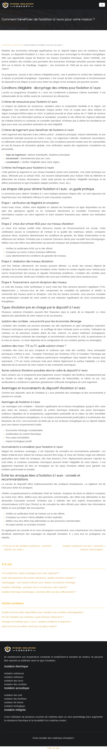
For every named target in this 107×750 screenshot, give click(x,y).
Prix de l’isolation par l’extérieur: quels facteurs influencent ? (33, 617)
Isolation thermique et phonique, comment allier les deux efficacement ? (39, 592)
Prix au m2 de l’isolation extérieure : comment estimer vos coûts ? (27, 548)
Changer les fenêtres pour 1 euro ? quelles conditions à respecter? (36, 621)
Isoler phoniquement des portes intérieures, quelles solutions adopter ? (38, 578)
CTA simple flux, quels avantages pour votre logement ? (31, 573)
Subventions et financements (13, 45)
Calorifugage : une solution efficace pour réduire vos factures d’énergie (38, 582)
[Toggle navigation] (102, 5)
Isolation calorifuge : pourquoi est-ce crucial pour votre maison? (34, 587)
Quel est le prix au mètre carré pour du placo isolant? (29, 626)
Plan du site (53, 748)
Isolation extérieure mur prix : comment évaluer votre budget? (83, 548)
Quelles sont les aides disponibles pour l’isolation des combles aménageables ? (43, 612)
